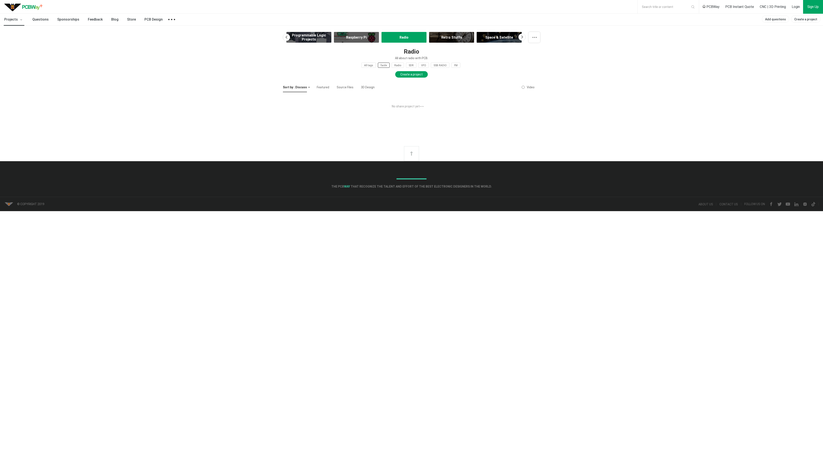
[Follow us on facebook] (771, 204)
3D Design (368, 87)
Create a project (805, 19)
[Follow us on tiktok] (813, 204)
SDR (411, 65)
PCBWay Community (24, 7)
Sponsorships (68, 19)
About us (705, 204)
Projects (11, 19)
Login (796, 7)
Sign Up (813, 7)
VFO (423, 65)
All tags (368, 65)
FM (456, 65)
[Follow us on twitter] (779, 204)
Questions (40, 19)
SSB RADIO (440, 65)
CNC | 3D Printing (773, 7)
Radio (397, 65)
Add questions (775, 19)
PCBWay (712, 7)
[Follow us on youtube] (788, 204)
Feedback (95, 19)
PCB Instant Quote (739, 7)
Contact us (728, 204)
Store (131, 19)
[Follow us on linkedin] (796, 204)
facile (384, 65)
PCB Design (153, 19)
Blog (115, 19)
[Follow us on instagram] (805, 204)
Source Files (345, 87)
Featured (323, 87)
